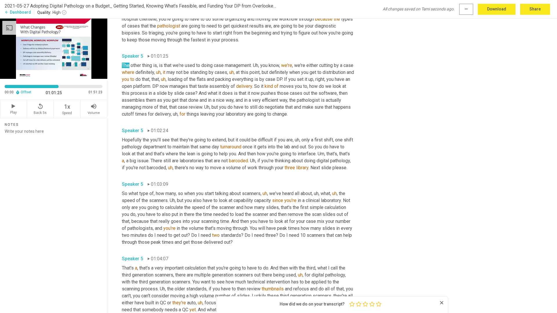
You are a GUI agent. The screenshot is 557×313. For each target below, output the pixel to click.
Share (535, 9)
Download (496, 9)
